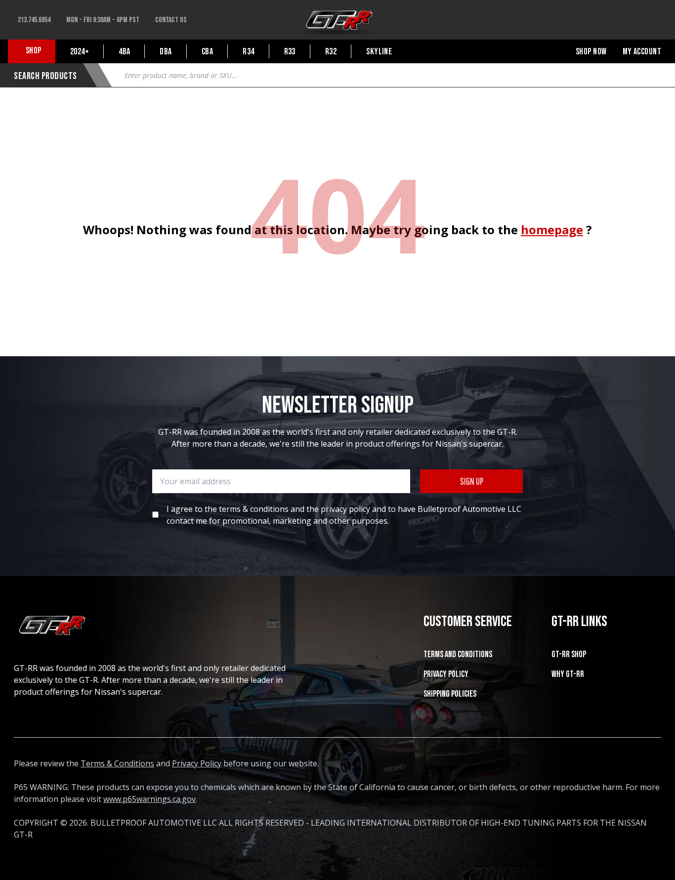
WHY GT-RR (567, 674)
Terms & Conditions (117, 763)
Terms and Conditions (457, 654)
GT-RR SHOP (568, 654)
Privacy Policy (445, 674)
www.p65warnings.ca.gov (149, 799)
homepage (552, 229)
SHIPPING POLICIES (449, 694)
